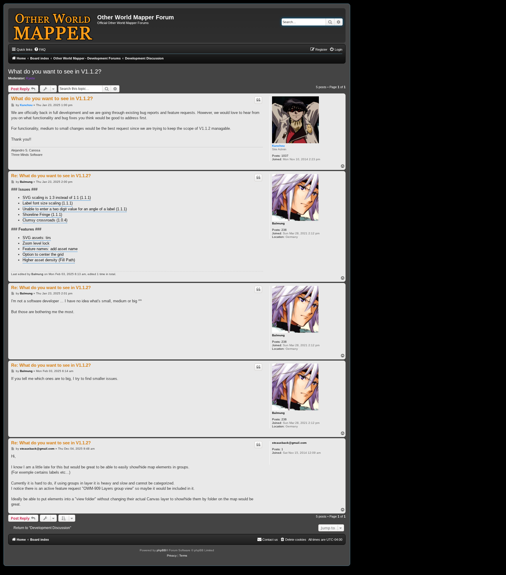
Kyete (30, 78)
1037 (284, 155)
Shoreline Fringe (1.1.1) (42, 214)
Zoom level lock (36, 243)
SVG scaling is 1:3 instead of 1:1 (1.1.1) (57, 197)
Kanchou (278, 145)
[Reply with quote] (258, 99)
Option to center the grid (43, 254)
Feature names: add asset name (50, 249)
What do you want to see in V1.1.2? (54, 71)
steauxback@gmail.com (289, 442)
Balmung (278, 223)
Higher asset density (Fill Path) (49, 260)
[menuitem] (40, 49)
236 (284, 229)
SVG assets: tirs (37, 238)
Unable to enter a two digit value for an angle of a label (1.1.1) (75, 209)
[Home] (53, 25)
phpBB (161, 550)
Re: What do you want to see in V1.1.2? (51, 175)
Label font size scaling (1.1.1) (48, 203)
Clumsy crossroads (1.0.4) (45, 220)
